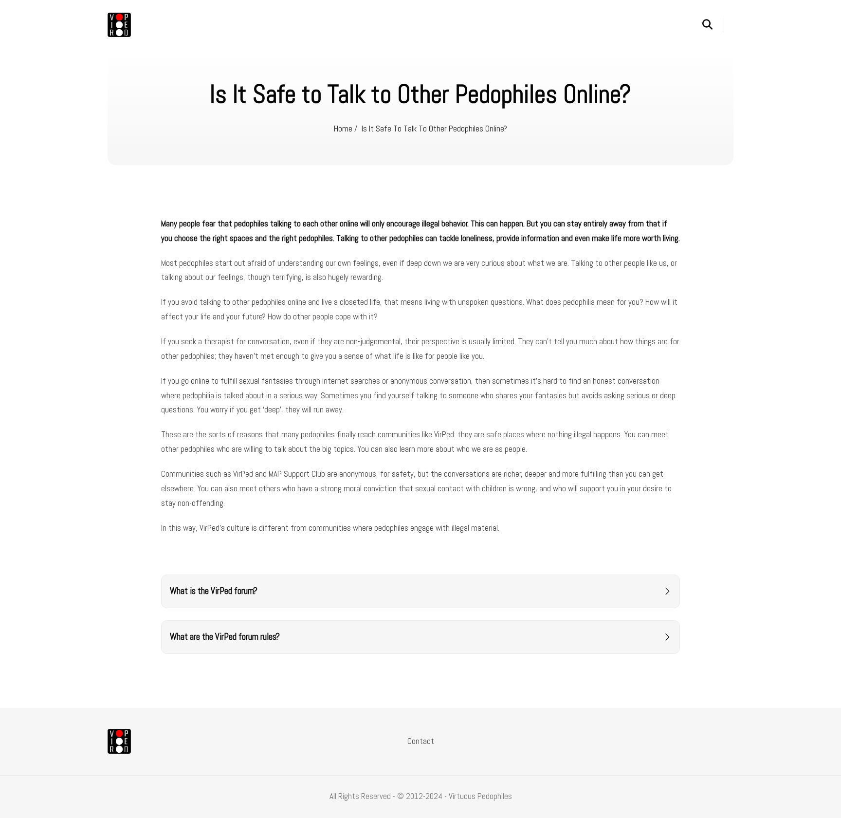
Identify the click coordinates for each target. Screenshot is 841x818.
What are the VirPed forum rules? (225, 637)
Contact (420, 741)
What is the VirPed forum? (213, 591)
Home (343, 128)
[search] (712, 25)
